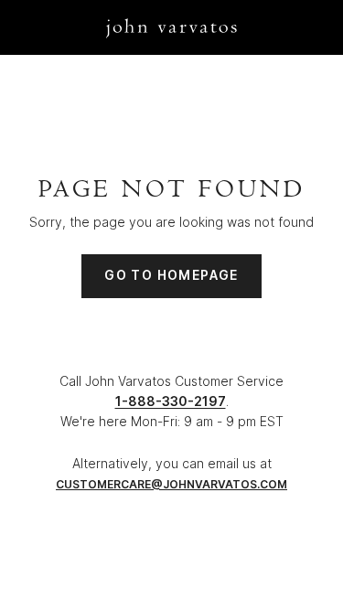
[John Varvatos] (171, 26)
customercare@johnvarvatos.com (171, 484)
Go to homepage (171, 275)
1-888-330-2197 (170, 401)
